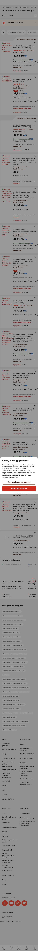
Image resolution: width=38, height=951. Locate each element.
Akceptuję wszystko (19, 488)
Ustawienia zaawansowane (19, 482)
